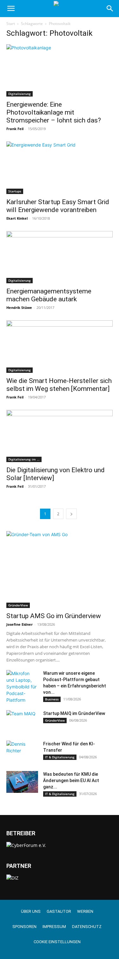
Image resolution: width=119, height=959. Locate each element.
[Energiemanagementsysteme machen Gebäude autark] (59, 257)
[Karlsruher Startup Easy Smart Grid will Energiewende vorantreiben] (59, 167)
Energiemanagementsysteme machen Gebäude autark (48, 295)
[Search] (110, 8)
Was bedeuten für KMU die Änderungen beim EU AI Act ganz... (71, 780)
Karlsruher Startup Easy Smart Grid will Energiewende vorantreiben (57, 206)
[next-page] (71, 514)
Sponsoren (24, 926)
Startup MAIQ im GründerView (74, 713)
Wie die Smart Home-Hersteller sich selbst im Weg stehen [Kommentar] (59, 384)
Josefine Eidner (19, 624)
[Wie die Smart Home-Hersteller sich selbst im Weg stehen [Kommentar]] (59, 346)
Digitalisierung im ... (24, 459)
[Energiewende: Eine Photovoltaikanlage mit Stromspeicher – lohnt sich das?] (59, 70)
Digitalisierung (19, 93)
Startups (14, 191)
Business (52, 699)
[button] (11, 8)
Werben (85, 911)
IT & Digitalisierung (60, 757)
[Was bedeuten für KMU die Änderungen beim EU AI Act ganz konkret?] (22, 782)
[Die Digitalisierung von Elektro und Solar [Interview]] (59, 436)
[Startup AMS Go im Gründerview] (59, 569)
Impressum (54, 926)
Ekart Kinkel (17, 218)
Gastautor (59, 911)
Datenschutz (87, 926)
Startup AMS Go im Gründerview (53, 616)
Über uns (31, 911)
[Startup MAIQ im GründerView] (22, 721)
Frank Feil (14, 128)
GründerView (18, 605)
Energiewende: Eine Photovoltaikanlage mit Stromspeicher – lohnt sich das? (53, 112)
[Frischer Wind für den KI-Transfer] (22, 752)
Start (10, 23)
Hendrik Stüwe (19, 307)
